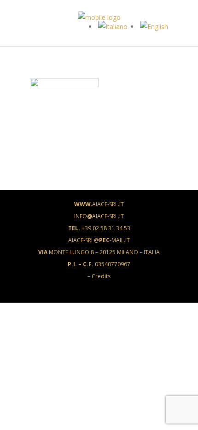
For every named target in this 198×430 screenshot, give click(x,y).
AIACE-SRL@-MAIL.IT (99, 240)
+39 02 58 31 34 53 (99, 228)
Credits (101, 276)
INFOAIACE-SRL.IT (99, 216)
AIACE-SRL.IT (99, 204)
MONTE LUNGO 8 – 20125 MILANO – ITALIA (99, 252)
